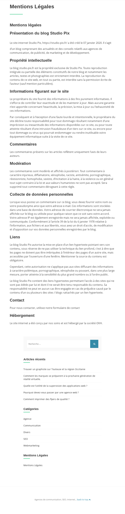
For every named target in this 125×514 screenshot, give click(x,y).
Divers (26, 432)
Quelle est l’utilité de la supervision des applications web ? (55, 385)
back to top (83, 499)
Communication (32, 425)
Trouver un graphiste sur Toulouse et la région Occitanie (54, 369)
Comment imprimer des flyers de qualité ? (46, 399)
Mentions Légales (32, 465)
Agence (27, 418)
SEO (25, 438)
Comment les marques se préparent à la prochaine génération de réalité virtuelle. (59, 377)
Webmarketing (31, 445)
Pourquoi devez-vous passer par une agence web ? (51, 392)
